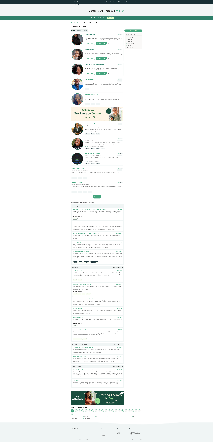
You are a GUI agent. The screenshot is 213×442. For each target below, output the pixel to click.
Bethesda (86, 416)
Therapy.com (84, 439)
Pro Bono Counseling (78, 308)
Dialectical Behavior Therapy (134, 432)
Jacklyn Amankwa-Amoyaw (94, 64)
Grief (110, 430)
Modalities (86, 87)
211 (121, 242)
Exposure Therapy (132, 436)
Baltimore (74, 416)
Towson (135, 416)
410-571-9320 (119, 317)
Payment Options (96, 87)
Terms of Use (134, 439)
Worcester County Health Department (82, 369)
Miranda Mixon (76, 183)
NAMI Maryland (77, 380)
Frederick (123, 416)
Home (71, 4)
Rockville (98, 416)
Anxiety (102, 430)
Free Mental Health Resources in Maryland (91, 22)
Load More (97, 196)
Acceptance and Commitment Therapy (134, 434)
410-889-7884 (119, 329)
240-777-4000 (119, 356)
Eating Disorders (103, 435)
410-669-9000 (119, 284)
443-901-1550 (119, 298)
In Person (78, 30)
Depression (103, 432)
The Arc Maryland (77, 317)
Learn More (89, 43)
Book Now (102, 43)
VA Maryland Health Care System (81, 251)
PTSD (110, 432)
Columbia (111, 416)
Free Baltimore (76, 270)
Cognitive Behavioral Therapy (134, 430)
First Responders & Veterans (120, 435)
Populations (91, 87)
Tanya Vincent (90, 34)
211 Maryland (76, 242)
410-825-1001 (119, 308)
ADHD (102, 433)
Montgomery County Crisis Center (81, 356)
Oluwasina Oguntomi (92, 154)
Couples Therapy (120, 430)
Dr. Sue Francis (90, 124)
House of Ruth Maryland (79, 329)
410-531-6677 (119, 347)
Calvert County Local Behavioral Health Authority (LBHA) (87, 223)
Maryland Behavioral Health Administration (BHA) (85, 233)
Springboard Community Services (81, 284)
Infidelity (111, 433)
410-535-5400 (119, 222)
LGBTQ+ (118, 433)
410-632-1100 (119, 369)
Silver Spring (74, 418)
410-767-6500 (119, 233)
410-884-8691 (119, 380)
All (72, 30)
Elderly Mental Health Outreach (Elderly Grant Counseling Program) (89, 209)
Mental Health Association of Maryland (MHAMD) (85, 298)
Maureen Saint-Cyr (91, 94)
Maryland (75, 4)
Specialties (102, 87)
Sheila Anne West (77, 168)
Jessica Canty (90, 49)
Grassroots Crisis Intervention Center (82, 347)
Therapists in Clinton (75, 22)
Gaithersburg (87, 418)
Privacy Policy (140, 439)
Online (85, 30)
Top (72, 410)
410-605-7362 (119, 251)
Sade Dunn (88, 139)
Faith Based (119, 432)
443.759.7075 (119, 270)
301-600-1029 (119, 209)
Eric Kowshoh (90, 79)
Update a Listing (128, 439)
